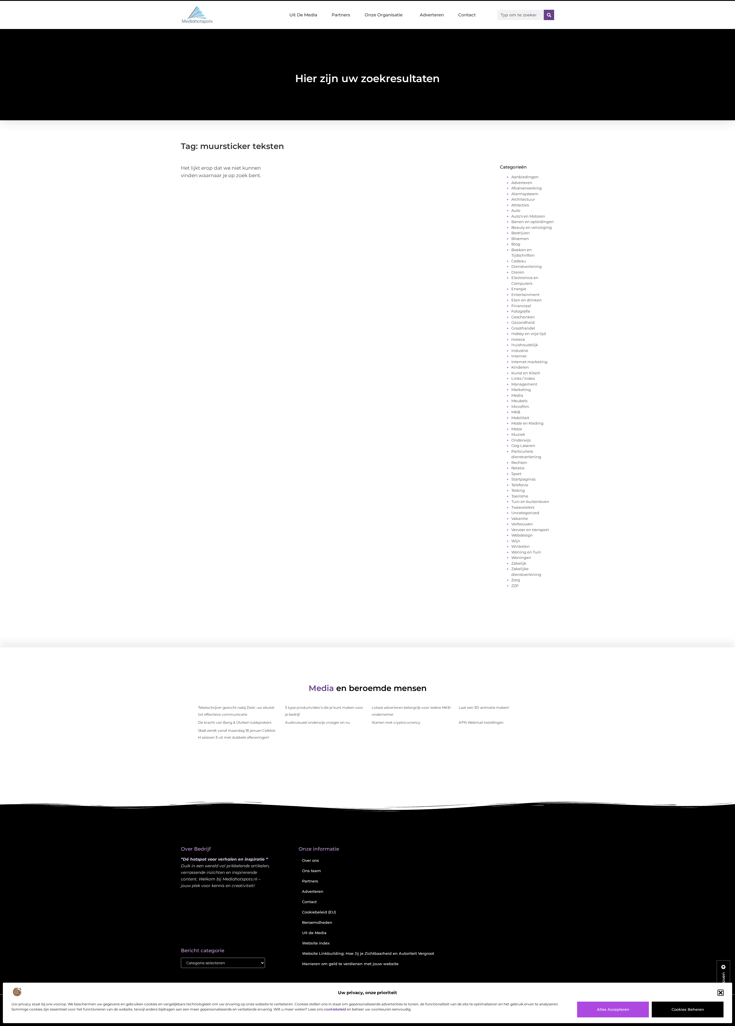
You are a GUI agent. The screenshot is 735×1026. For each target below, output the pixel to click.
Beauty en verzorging (531, 227)
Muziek (518, 434)
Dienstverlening (526, 266)
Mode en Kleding (527, 423)
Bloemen (520, 238)
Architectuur (523, 199)
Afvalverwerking (526, 188)
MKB (515, 412)
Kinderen (520, 367)
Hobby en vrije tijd (528, 333)
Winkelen (520, 546)
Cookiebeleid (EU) (319, 912)
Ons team (311, 870)
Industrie (519, 350)
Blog (515, 244)
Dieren (517, 272)
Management (524, 384)
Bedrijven (520, 233)
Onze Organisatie (384, 15)
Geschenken (523, 317)
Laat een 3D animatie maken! (484, 707)
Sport (516, 473)
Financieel (521, 305)
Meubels (519, 400)
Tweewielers (522, 507)
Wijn (515, 541)
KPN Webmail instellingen (481, 722)
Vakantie (519, 518)
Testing (518, 490)
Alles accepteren (613, 1009)
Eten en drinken (526, 300)
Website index (316, 943)
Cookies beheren (688, 1009)
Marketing (521, 389)
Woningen (521, 557)
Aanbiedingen (525, 177)
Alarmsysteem (524, 193)
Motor (516, 429)
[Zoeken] (549, 15)
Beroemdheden (317, 922)
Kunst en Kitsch (525, 373)
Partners (341, 15)
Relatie (518, 468)
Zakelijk (518, 563)
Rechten (519, 462)
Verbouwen (522, 524)
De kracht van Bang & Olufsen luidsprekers (234, 722)
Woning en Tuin (526, 552)
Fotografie (520, 311)
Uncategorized (525, 512)
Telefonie (519, 485)
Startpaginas (523, 479)
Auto (515, 210)
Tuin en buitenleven (530, 501)
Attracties (520, 205)
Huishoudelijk (524, 344)
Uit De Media (303, 15)
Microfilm (520, 406)
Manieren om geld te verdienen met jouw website (350, 963)
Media (517, 395)
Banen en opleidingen (532, 221)
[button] (721, 993)
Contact (467, 15)
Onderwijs (521, 440)
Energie (518, 288)
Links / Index (523, 378)
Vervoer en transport (530, 529)
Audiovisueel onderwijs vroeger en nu (317, 722)
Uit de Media (314, 932)
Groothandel (523, 328)
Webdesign (522, 535)
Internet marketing (529, 361)
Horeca (518, 339)
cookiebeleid (335, 1009)
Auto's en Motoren (528, 216)
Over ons (310, 860)
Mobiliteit (520, 417)
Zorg (515, 580)
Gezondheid (523, 322)
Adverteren (432, 15)
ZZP (515, 585)
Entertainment (525, 294)
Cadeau (518, 261)
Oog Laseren (523, 445)
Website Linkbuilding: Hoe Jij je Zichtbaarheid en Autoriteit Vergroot (368, 953)
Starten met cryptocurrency (396, 722)
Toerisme (519, 496)
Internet (519, 356)
